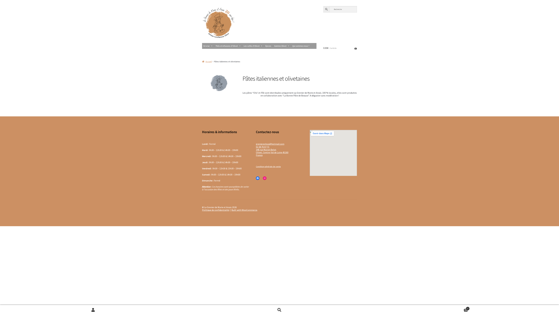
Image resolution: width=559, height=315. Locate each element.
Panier (420, 307)
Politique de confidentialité (215, 210)
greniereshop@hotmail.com (270, 143)
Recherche (279, 310)
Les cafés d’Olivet (252, 46)
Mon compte (93, 310)
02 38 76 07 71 (262, 146)
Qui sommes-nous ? (300, 46)
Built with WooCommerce (244, 210)
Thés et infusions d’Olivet (227, 46)
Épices (268, 46)
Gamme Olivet (280, 46)
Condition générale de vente (268, 166)
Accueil (209, 61)
